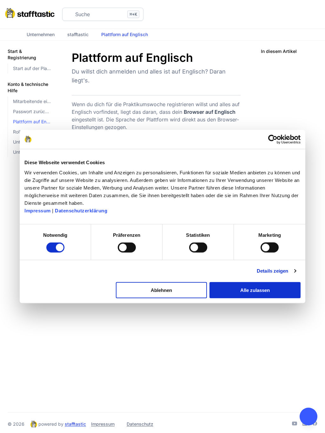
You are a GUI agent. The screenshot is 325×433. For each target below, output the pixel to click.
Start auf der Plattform (32, 68)
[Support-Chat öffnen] (308, 416)
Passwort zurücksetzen (32, 111)
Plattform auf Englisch (32, 121)
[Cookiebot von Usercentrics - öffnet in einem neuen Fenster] (273, 139)
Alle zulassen (255, 290)
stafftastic (78, 34)
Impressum (37, 210)
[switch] (127, 247)
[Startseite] (11, 34)
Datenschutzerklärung (81, 210)
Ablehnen (161, 290)
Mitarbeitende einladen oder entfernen (32, 101)
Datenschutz (140, 424)
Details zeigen (272, 271)
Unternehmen (41, 34)
